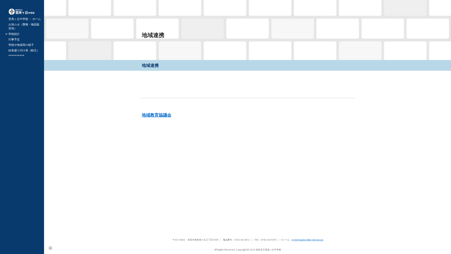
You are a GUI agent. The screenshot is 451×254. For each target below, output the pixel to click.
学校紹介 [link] (14, 34)
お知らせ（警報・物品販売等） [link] (23, 26)
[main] (220, 35)
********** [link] (16, 56)
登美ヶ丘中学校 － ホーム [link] (24, 19)
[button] (447, 5)
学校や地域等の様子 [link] (21, 45)
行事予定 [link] (14, 39)
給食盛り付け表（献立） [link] (23, 50)
